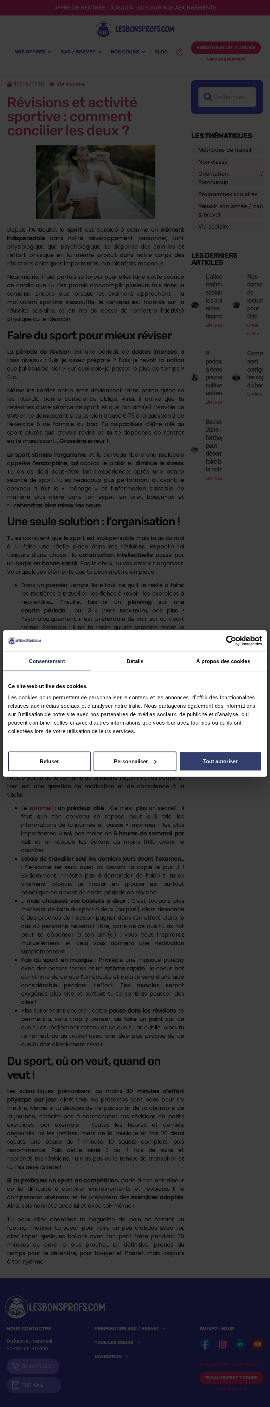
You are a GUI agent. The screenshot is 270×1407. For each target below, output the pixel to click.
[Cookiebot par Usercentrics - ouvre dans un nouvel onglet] (231, 641)
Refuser (49, 761)
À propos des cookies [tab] (223, 661)
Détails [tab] (135, 661)
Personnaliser (131, 761)
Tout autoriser (220, 761)
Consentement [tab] (47, 661)
